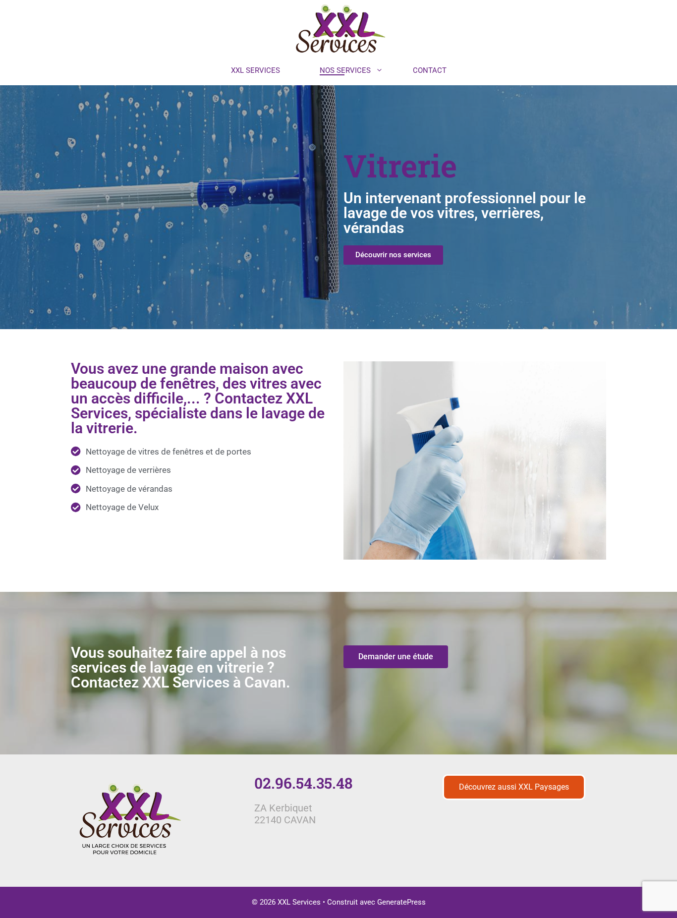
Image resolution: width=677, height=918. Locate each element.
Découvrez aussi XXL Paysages (514, 787)
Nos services (345, 70)
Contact (430, 70)
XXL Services (255, 70)
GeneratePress (401, 902)
